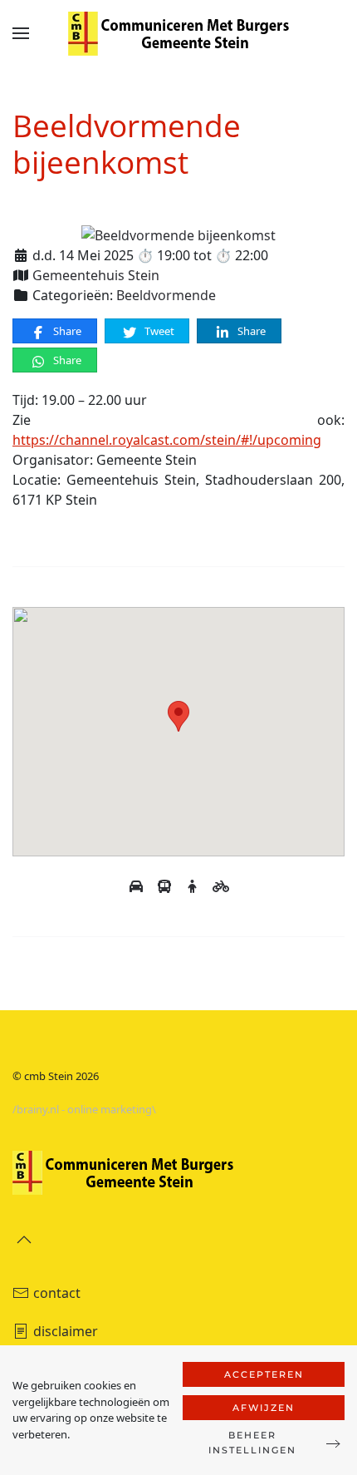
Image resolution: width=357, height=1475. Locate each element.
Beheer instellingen (252, 1442)
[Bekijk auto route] (138, 886)
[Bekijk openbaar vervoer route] (166, 886)
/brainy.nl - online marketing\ (84, 1109)
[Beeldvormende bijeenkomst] (178, 234)
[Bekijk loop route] (194, 886)
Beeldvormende (166, 295)
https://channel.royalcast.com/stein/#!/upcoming (166, 440)
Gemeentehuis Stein (95, 275)
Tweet (158, 330)
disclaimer (65, 1331)
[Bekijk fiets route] (220, 886)
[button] (20, 33)
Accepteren (264, 1374)
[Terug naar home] (178, 33)
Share (66, 330)
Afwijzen (263, 1407)
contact (57, 1293)
